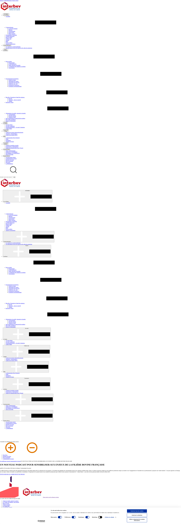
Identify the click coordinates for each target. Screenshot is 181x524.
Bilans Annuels (11, 33)
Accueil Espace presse (11, 157)
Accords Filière (9, 124)
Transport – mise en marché (14, 99)
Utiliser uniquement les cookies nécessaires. (137, 520)
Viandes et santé (12, 117)
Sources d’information (11, 121)
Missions (10, 30)
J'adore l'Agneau (6, 504)
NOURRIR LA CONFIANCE (13, 153)
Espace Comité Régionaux (6, 0)
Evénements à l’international (12, 146)
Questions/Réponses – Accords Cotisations (15, 127)
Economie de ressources (13, 85)
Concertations (11, 67)
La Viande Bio (6, 506)
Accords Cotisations (10, 126)
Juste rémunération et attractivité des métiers (15, 118)
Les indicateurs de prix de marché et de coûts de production (19, 48)
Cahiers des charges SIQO (11, 135)
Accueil (1, 461)
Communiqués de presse (11, 158)
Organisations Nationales (11, 35)
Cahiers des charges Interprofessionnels (14, 132)
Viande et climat (12, 80)
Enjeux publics (9, 42)
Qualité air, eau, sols (12, 83)
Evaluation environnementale (14, 86)
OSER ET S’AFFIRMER (11, 152)
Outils (7, 139)
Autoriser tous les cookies (137, 511)
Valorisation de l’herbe (13, 81)
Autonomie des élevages (13, 82)
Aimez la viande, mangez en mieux (11, 501)
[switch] (74, 517)
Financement (11, 32)
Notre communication (10, 150)
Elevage (10, 98)
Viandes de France (10, 141)
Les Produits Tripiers (7, 507)
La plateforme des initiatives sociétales (17, 66)
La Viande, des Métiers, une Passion (11, 502)
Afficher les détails (109, 517)
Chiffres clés (8, 38)
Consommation (11, 114)
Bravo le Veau (6, 503)
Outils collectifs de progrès (14, 65)
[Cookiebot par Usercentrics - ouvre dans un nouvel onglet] (41, 521)
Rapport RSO (11, 62)
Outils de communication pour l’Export (14, 148)
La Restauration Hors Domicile (13, 137)
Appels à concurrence (10, 44)
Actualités (8, 16)
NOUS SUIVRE (9, 154)
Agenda (7, 40)
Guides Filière (9, 128)
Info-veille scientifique (11, 119)
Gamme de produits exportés (12, 145)
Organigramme (11, 31)
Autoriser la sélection (137, 515)
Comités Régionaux (10, 36)
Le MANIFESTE (12, 64)
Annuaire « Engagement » (11, 133)
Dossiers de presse (10, 159)
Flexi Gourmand (9, 161)
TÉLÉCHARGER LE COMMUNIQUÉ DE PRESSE (12, 474)
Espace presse (15, 0)
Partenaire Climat (9, 102)
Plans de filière (9, 37)
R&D (7, 41)
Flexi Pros (8, 162)
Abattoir (10, 101)
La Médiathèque (9, 163)
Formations (8, 140)
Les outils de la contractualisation (13, 46)
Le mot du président (12, 28)
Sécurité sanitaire (12, 115)
